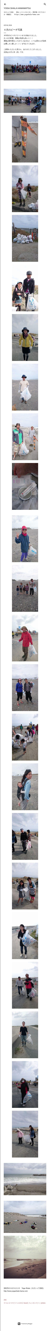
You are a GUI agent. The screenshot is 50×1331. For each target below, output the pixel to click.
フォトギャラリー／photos (37, 1303)
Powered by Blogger (26, 1323)
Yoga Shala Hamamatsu (17, 8)
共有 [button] (5, 1300)
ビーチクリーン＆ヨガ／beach (18, 1303)
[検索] (44, 3)
